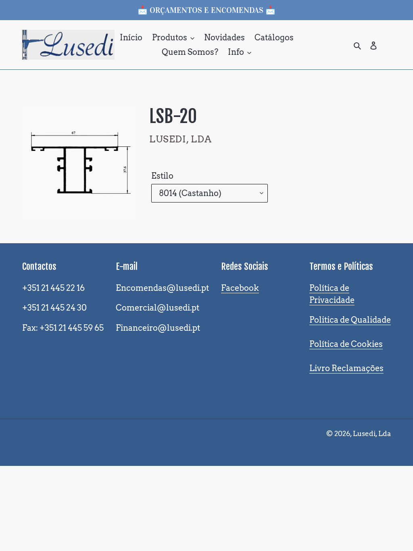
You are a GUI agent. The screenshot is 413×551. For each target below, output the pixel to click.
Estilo (162, 176)
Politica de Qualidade (350, 320)
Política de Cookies (346, 344)
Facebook (240, 288)
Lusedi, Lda (372, 434)
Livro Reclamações (346, 368)
